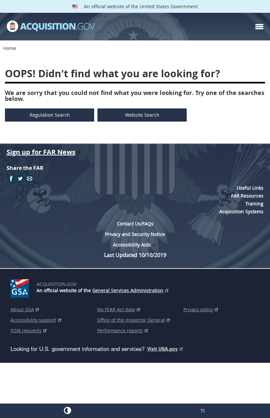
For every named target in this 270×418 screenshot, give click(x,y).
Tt (203, 410)
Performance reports (120, 330)
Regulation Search (50, 115)
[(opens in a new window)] (21, 287)
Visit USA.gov (162, 349)
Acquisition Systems (241, 211)
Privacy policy (198, 309)
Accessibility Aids (132, 245)
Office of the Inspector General (131, 320)
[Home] (51, 26)
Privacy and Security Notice (135, 234)
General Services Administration (127, 290)
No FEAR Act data (116, 309)
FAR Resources (247, 196)
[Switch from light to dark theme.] (67, 410)
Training (254, 203)
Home (9, 48)
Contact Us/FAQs (135, 224)
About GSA (22, 309)
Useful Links (250, 188)
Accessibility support (33, 320)
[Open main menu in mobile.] (259, 27)
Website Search (142, 115)
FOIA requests (26, 330)
